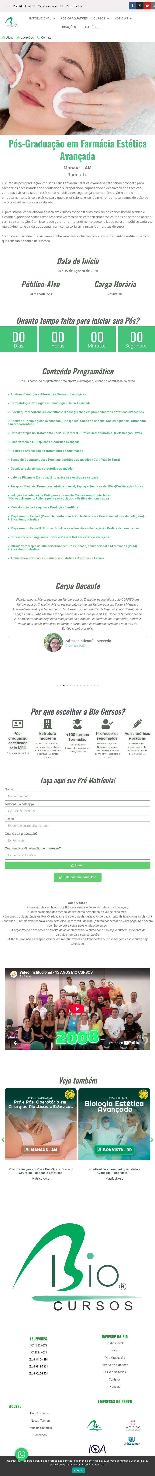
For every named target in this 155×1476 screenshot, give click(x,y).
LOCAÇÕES (68, 27)
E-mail (9, 819)
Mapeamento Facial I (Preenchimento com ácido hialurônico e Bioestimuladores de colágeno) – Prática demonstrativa (77, 517)
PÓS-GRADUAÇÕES (74, 18)
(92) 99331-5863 (38, 1366)
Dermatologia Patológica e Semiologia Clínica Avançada (51, 403)
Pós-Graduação (115, 1358)
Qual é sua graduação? (21, 833)
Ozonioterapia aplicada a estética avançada (42, 468)
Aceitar (78, 1470)
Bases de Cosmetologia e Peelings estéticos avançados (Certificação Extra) (65, 459)
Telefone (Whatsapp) (19, 804)
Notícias (114, 1386)
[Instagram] (139, 5)
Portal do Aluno (40, 1413)
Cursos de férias (115, 1372)
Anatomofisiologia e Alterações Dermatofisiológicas (48, 394)
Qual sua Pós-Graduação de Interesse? (33, 848)
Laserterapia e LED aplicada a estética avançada (45, 442)
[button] (42, 18)
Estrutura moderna (47, 736)
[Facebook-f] (132, 5)
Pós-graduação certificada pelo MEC (17, 740)
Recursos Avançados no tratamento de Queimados (47, 451)
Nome (9, 789)
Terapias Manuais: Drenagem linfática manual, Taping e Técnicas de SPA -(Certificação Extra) (77, 486)
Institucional (115, 1343)
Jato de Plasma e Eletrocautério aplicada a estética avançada (54, 477)
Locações (40, 1435)
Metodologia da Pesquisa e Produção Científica (44, 507)
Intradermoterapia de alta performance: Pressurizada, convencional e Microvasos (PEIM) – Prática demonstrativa (74, 547)
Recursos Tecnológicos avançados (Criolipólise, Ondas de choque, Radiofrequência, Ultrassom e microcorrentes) (77, 422)
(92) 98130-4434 (38, 1359)
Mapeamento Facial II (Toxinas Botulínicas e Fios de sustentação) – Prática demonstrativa (75, 528)
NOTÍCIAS (121, 18)
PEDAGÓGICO (91, 27)
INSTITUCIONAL (40, 18)
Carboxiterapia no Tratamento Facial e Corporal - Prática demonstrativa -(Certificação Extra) (76, 433)
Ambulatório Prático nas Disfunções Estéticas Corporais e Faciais (57, 558)
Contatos (115, 1379)
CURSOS (99, 18)
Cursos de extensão (115, 1365)
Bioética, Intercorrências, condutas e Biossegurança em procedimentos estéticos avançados (77, 412)
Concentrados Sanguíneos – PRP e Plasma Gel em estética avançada (60, 537)
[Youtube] (147, 5)
